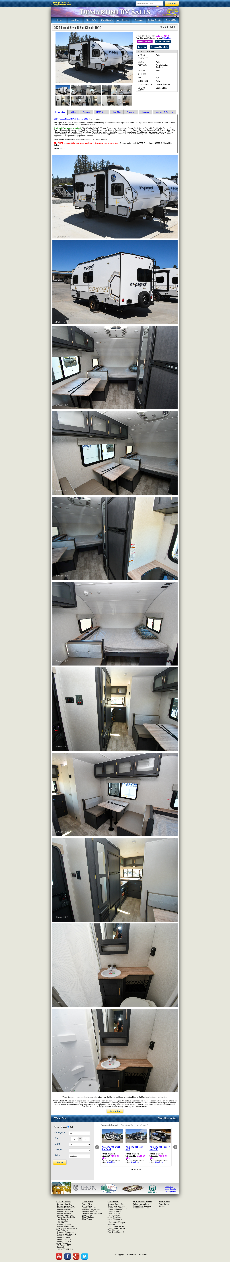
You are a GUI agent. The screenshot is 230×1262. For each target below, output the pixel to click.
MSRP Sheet (101, 112)
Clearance (139, 20)
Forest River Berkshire (65, 1217)
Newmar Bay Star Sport (92, 1213)
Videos (74, 112)
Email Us (142, 47)
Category (59, 1132)
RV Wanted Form (170, 14)
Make (57, 1143)
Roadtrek (60, 1247)
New (58, 1127)
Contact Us (171, 20)
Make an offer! (144, 42)
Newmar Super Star (64, 1215)
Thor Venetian (62, 1221)
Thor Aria (60, 1223)
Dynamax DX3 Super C (66, 1234)
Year (56, 1138)
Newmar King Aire (63, 1204)
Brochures (131, 112)
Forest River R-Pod (141, 1208)
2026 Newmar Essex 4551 (134, 1148)
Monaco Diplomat (63, 1224)
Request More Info (159, 47)
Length (58, 1149)
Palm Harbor (164, 1204)
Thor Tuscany (62, 1219)
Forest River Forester (117, 1228)
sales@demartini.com (61, 5)
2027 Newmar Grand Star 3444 (111, 1148)
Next (175, 1147)
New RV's (75, 20)
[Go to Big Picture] (94, 57)
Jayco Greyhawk (115, 1217)
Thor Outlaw (87, 1215)
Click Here (166, 38)
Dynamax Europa (63, 1236)
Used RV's (91, 20)
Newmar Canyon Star (91, 1210)
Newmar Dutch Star (64, 1211)
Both (71, 1127)
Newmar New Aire (63, 1210)
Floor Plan (117, 112)
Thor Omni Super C (64, 1249)
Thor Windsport (88, 1217)
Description (60, 112)
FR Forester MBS (63, 1245)
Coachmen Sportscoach (66, 1228)
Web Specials (123, 20)
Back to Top (115, 1111)
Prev (97, 1147)
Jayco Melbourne (115, 1219)
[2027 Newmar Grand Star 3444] (112, 1136)
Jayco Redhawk (114, 1221)
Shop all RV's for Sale (167, 1118)
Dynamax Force (63, 1238)
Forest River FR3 (89, 1208)
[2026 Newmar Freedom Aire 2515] (160, 1136)
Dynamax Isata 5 (63, 1239)
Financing (145, 112)
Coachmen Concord (116, 1226)
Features (86, 112)
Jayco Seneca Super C (117, 1223)
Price (57, 1155)
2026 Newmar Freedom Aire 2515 (159, 1148)
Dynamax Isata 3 (63, 1241)
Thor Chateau (113, 1230)
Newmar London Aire (65, 1206)
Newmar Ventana (63, 1213)
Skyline (162, 1206)
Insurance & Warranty (164, 112)
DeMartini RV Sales (115, 12)
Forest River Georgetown (87, 1205)
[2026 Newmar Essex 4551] (136, 1136)
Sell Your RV (172, 12)
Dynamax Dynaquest (65, 1232)
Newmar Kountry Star (65, 1226)
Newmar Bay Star (89, 1211)
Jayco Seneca (62, 1243)
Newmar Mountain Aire (66, 1208)
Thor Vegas (87, 1219)
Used (65, 1127)
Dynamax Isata (114, 1213)
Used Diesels (107, 20)
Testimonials (172, 10)
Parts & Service (155, 20)
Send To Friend (163, 42)
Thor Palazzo (62, 1230)
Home (59, 20)
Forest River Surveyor (142, 1206)
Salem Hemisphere (141, 1204)
